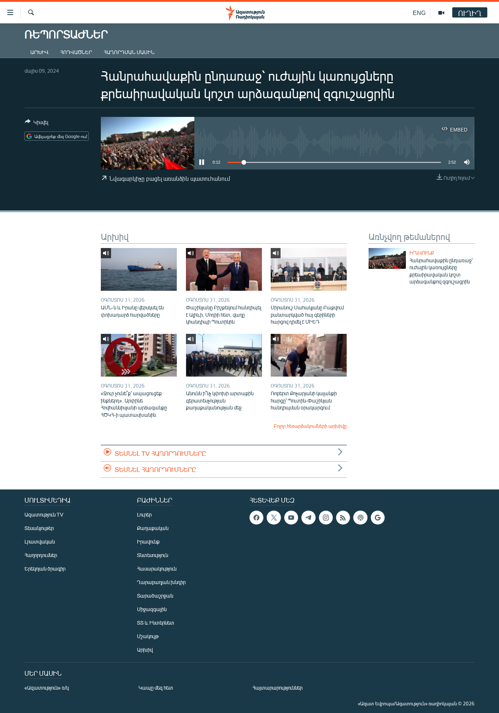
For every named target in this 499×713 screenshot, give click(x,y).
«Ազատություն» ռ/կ (46, 688)
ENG (419, 12)
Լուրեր (144, 514)
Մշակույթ (148, 636)
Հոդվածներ (76, 52)
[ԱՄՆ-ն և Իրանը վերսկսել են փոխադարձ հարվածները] (139, 269)
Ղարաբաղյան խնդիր (161, 582)
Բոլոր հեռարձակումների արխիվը (310, 426)
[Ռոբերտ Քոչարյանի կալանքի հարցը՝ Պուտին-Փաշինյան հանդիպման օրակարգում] (309, 355)
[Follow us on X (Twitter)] (274, 518)
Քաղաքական (152, 528)
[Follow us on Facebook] (256, 518)
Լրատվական (39, 541)
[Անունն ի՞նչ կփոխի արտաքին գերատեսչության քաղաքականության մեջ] (224, 355)
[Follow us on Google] (378, 518)
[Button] (36, 123)
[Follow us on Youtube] (291, 518)
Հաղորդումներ (40, 555)
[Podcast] (360, 518)
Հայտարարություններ (277, 688)
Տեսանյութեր (39, 528)
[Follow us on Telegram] (308, 518)
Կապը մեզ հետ (155, 688)
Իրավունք (422, 253)
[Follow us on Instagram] (326, 518)
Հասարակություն (156, 568)
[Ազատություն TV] (441, 12)
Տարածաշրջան (155, 595)
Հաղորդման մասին (129, 52)
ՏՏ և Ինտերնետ (155, 622)
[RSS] (343, 518)
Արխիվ (39, 52)
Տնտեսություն (152, 555)
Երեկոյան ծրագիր (44, 568)
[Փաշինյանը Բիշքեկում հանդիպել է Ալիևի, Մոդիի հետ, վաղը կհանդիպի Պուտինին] (224, 269)
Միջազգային (152, 609)
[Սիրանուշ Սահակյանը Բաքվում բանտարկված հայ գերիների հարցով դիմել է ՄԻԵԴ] (309, 269)
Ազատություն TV (43, 514)
